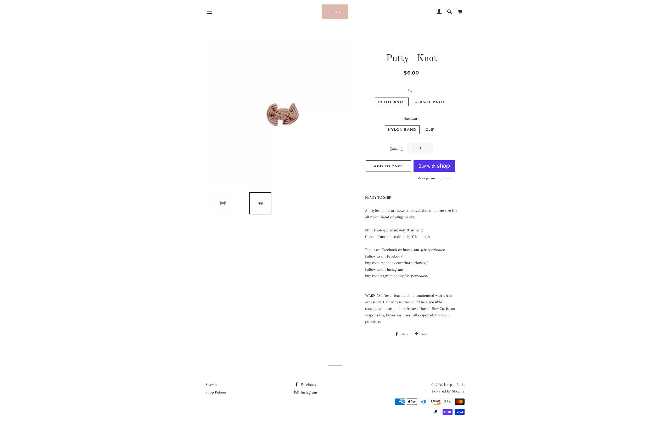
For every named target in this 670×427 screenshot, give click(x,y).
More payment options (434, 178)
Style (411, 90)
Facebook (308, 384)
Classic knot (430, 102)
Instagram (308, 392)
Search (211, 384)
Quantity (396, 148)
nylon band (402, 129)
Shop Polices (215, 392)
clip (430, 129)
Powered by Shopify (448, 391)
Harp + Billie (454, 384)
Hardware (411, 118)
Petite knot (391, 102)
